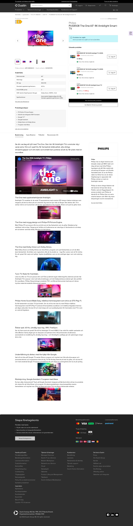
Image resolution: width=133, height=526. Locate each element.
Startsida (18, 14)
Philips (72, 22)
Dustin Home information (75, 469)
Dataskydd (45, 469)
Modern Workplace (47, 461)
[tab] (20, 135)
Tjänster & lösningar (34, 10)
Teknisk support (72, 463)
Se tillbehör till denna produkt (93, 105)
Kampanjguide (20, 477)
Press (95, 455)
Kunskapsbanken (52, 10)
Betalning (70, 466)
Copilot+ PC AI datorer (22, 502)
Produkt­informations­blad (21, 18)
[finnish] (89, 442)
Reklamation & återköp (75, 461)
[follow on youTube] (117, 515)
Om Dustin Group (99, 458)
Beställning (71, 455)
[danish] (85, 442)
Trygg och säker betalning (111, 1)
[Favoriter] (105, 5)
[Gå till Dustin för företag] (21, 5)
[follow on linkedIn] (112, 515)
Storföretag (97, 469)
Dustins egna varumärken (102, 466)
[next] (63, 41)
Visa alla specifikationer (22, 101)
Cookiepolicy (19, 472)
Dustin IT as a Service (48, 458)
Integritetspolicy (20, 469)
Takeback (44, 477)
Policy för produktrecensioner (25, 480)
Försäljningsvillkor (21, 455)
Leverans (70, 458)
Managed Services (47, 455)
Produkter (18, 10)
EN (117, 10)
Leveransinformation (22, 461)
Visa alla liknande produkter (93, 100)
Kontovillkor (19, 466)
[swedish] (77, 442)
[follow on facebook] (108, 515)
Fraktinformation (21, 463)
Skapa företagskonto (25, 438)
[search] (69, 5)
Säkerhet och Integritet (101, 474)
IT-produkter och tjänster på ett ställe (25, 1)
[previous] (17, 41)
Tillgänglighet (20, 474)
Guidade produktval (22, 483)
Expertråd (18, 497)
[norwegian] (81, 442)
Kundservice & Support (69, 10)
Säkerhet (44, 472)
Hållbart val (97, 463)
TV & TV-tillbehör (36, 14)
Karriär (95, 461)
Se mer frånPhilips (96, 203)
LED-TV (45, 14)
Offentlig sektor (98, 472)
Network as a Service (48, 463)
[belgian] (97, 442)
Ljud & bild (26, 14)
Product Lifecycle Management (52, 474)
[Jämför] (100, 5)
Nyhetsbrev (19, 489)
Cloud (43, 466)
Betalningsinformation (22, 458)
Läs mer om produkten (21, 129)
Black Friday (19, 500)
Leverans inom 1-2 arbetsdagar (69, 1)
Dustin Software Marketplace (51, 480)
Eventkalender (20, 494)
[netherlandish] (93, 442)
